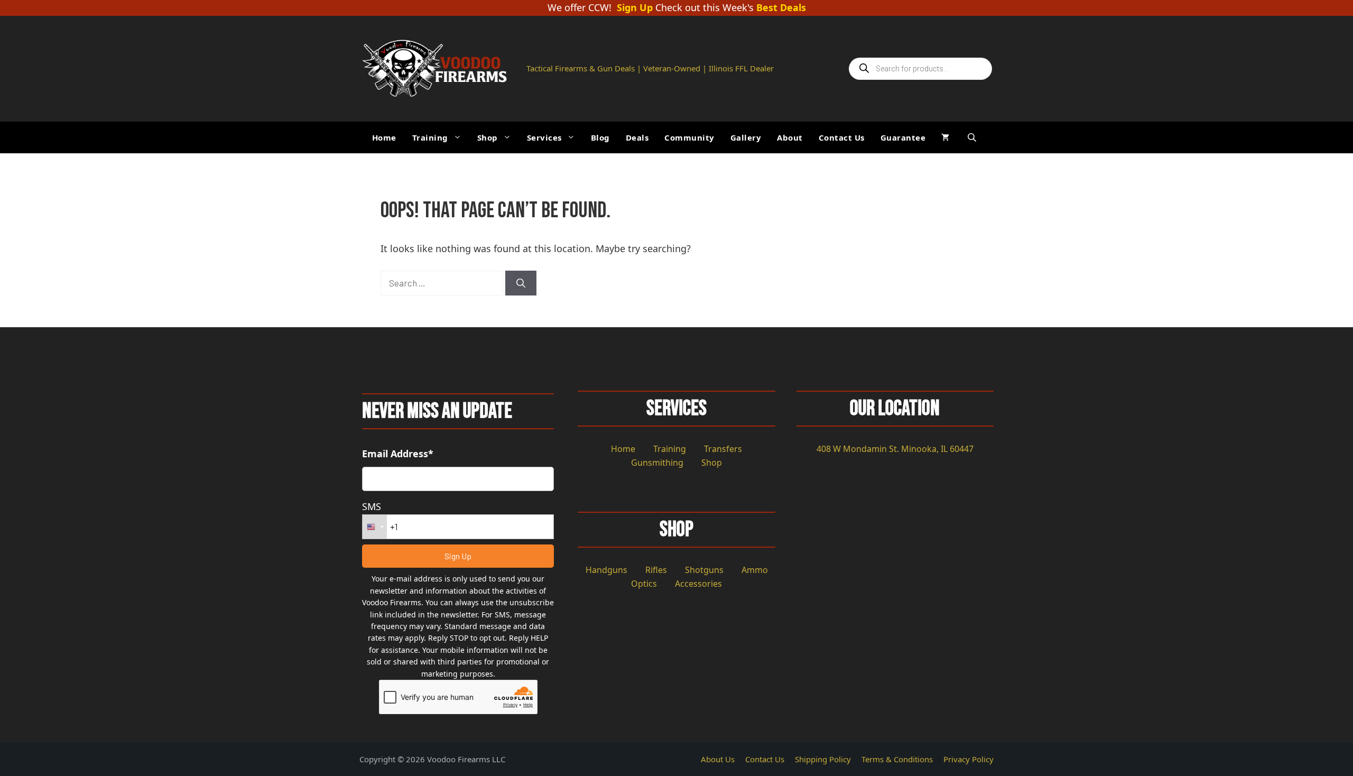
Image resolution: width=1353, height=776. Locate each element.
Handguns (606, 570)
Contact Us (842, 137)
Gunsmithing (657, 462)
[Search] (520, 283)
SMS (371, 506)
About (790, 137)
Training (430, 137)
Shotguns (704, 570)
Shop (487, 137)
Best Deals (781, 8)
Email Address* (397, 453)
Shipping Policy (823, 759)
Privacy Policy (968, 759)
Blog (600, 137)
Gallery (746, 137)
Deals (637, 137)
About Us (718, 759)
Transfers (723, 449)
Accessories (698, 583)
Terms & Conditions (897, 759)
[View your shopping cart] (945, 137)
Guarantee (903, 137)
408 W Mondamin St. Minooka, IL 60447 (895, 449)
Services (544, 137)
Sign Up (635, 8)
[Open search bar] (973, 137)
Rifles (656, 570)
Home (384, 137)
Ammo (755, 570)
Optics (644, 583)
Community (689, 137)
